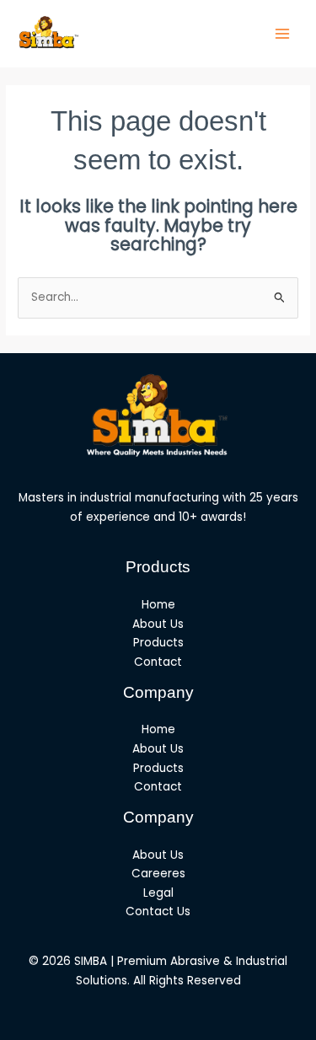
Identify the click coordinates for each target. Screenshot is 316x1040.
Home (158, 605)
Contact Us (158, 911)
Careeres (158, 874)
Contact (158, 662)
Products (158, 643)
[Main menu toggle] (282, 34)
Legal (158, 893)
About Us (158, 624)
